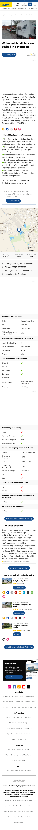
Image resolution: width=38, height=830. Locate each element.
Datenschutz (12, 723)
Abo (14, 1)
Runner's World (25, 817)
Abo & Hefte (11, 749)
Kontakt (8, 717)
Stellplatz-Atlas (29, 701)
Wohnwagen (31, 8)
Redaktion (27, 734)
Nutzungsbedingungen (24, 717)
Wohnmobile (21, 8)
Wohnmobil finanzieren (29, 707)
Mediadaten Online (12, 770)
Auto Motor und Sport (19, 800)
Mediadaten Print (26, 770)
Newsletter (15, 696)
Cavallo (15, 806)
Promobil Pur (19, 701)
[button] (19, 29)
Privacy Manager (23, 723)
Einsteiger (13, 8)
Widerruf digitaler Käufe (19, 739)
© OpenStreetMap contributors (32, 248)
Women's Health (19, 822)
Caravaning (6, 696)
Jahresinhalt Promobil (26, 755)
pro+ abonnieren (8, 701)
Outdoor (9, 817)
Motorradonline (28, 811)
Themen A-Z (6, 707)
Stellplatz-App (30, 696)
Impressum (27, 728)
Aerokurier (8, 800)
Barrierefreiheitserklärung (14, 728)
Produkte (23, 1)
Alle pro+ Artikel (6, 8)
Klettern (30, 806)
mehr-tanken (8, 811)
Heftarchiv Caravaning (11, 755)
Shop (21, 696)
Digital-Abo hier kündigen (14, 734)
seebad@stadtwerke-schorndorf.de (18, 270)
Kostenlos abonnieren (14, 677)
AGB (14, 717)
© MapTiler (31, 247)
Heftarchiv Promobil (23, 749)
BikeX (30, 800)
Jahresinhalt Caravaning (19, 760)
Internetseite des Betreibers (15, 274)
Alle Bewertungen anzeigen (19, 568)
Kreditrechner (16, 707)
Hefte (17, 1)
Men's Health (17, 811)
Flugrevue (23, 806)
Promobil (16, 817)
